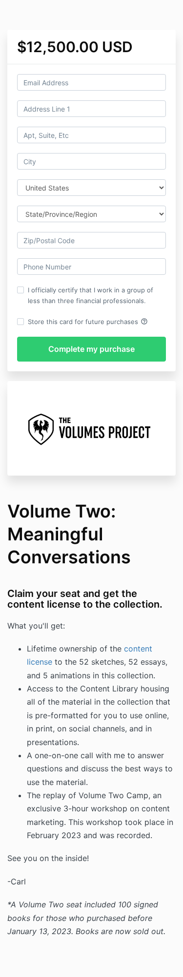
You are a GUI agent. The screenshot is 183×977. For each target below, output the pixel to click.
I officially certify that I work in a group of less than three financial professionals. (90, 295)
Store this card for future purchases (88, 322)
